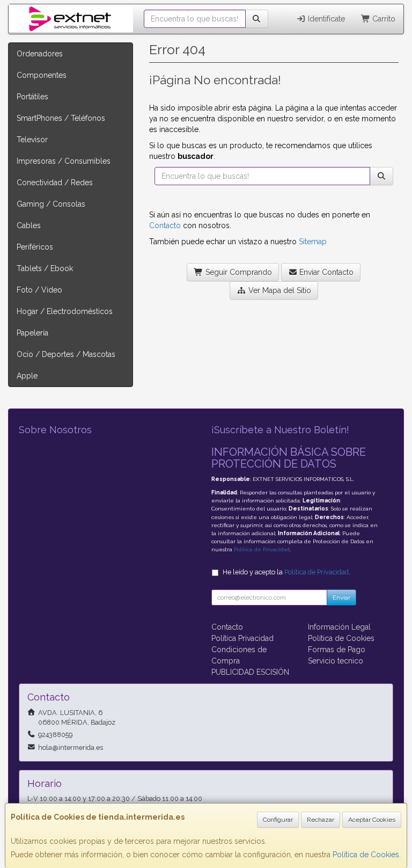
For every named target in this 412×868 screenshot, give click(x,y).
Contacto (165, 225)
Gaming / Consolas (51, 204)
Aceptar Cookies (371, 819)
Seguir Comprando (237, 272)
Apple (27, 375)
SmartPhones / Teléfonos (61, 118)
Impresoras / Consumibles (64, 161)
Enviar (341, 597)
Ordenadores (40, 53)
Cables (29, 225)
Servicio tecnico (335, 661)
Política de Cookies (366, 854)
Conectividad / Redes (55, 182)
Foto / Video (39, 290)
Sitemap (313, 241)
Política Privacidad (242, 638)
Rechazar (320, 819)
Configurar (278, 819)
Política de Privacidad (262, 549)
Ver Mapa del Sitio (278, 290)
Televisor (32, 139)
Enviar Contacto (325, 272)
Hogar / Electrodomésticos (65, 311)
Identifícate (325, 18)
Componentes (42, 75)
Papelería (32, 333)
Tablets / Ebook (45, 268)
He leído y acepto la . (286, 572)
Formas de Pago (336, 649)
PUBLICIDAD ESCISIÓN (250, 672)
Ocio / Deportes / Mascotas (66, 354)
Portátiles (32, 96)
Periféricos (35, 247)
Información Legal (339, 627)
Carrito (382, 18)
